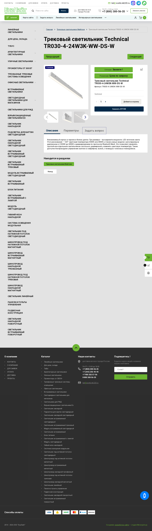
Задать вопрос (46, 18)
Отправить (130, 377)
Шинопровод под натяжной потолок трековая (19, 277)
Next (85, 117)
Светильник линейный (20, 296)
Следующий (135, 56)
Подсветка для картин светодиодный (20, 133)
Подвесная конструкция (15, 311)
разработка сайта (122, 525)
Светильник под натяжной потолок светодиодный (19, 233)
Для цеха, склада (17, 39)
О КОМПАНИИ (21, 3)
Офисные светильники (20, 82)
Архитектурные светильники (16, 53)
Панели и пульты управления (17, 303)
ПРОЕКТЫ (65, 3)
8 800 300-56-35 (89, 377)
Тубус (11, 46)
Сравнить (141, 69)
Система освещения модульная (19, 224)
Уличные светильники (20, 61)
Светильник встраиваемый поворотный (16, 332)
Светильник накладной (14, 125)
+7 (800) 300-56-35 (113, 11)
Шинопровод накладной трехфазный (15, 266)
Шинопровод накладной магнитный (15, 288)
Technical (98, 94)
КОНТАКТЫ (8, 3)
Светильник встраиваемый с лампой (17, 198)
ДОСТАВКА (54, 3)
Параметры (71, 130)
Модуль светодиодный (16, 207)
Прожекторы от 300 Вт (20, 68)
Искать (63, 11)
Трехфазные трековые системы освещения (20, 75)
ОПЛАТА (44, 3)
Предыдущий (52, 56)
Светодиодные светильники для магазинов (17, 100)
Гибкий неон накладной (15, 215)
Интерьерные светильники (90, 18)
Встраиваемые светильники (16, 90)
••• (105, 18)
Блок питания (15, 189)
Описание (52, 130)
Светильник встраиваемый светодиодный (16, 153)
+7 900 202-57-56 (90, 375)
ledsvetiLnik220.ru (120, 3)
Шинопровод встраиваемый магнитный (16, 255)
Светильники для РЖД (20, 109)
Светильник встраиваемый (16, 182)
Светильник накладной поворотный (15, 321)
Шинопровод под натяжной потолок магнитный (19, 244)
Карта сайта (28, 18)
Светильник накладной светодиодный (16, 143)
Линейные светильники (66, 18)
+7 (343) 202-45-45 (91, 372)
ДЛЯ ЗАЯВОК (33, 3)
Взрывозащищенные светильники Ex (19, 116)
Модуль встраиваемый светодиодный (21, 174)
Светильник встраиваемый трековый (16, 164)
